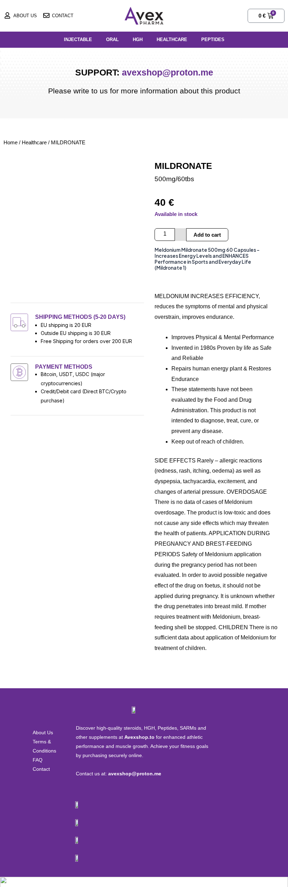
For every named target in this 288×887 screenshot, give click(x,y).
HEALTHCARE (172, 39)
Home (11, 142)
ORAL (112, 39)
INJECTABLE (78, 39)
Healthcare (34, 142)
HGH (138, 39)
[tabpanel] (216, 450)
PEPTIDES (212, 39)
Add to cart (207, 235)
